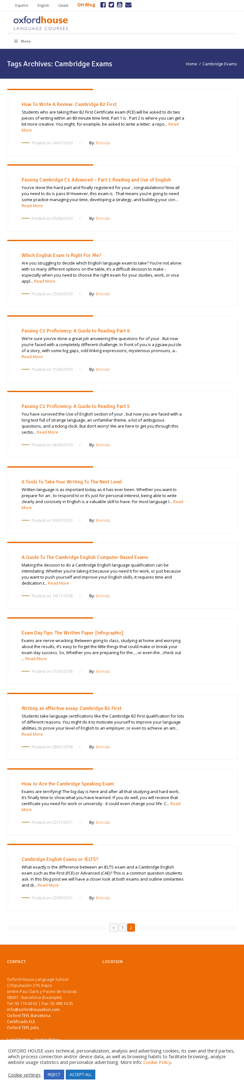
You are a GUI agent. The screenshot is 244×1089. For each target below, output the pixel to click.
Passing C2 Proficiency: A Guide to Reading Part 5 (76, 406)
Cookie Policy (157, 1062)
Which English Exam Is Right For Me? (61, 255)
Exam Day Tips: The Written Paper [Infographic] (72, 633)
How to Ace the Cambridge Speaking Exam (68, 784)
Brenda (103, 143)
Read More (32, 205)
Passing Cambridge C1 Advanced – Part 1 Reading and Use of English (96, 180)
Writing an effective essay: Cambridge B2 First (71, 708)
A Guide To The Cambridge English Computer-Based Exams (85, 557)
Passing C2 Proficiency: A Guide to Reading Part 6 (76, 331)
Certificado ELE (21, 1021)
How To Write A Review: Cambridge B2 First (69, 104)
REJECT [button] (54, 1074)
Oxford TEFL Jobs (23, 1027)
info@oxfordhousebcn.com (33, 1009)
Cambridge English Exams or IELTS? (60, 859)
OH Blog (86, 5)
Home (191, 64)
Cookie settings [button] (24, 1075)
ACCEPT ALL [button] (81, 1074)
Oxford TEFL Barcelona (29, 1015)
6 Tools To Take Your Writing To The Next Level (72, 482)
